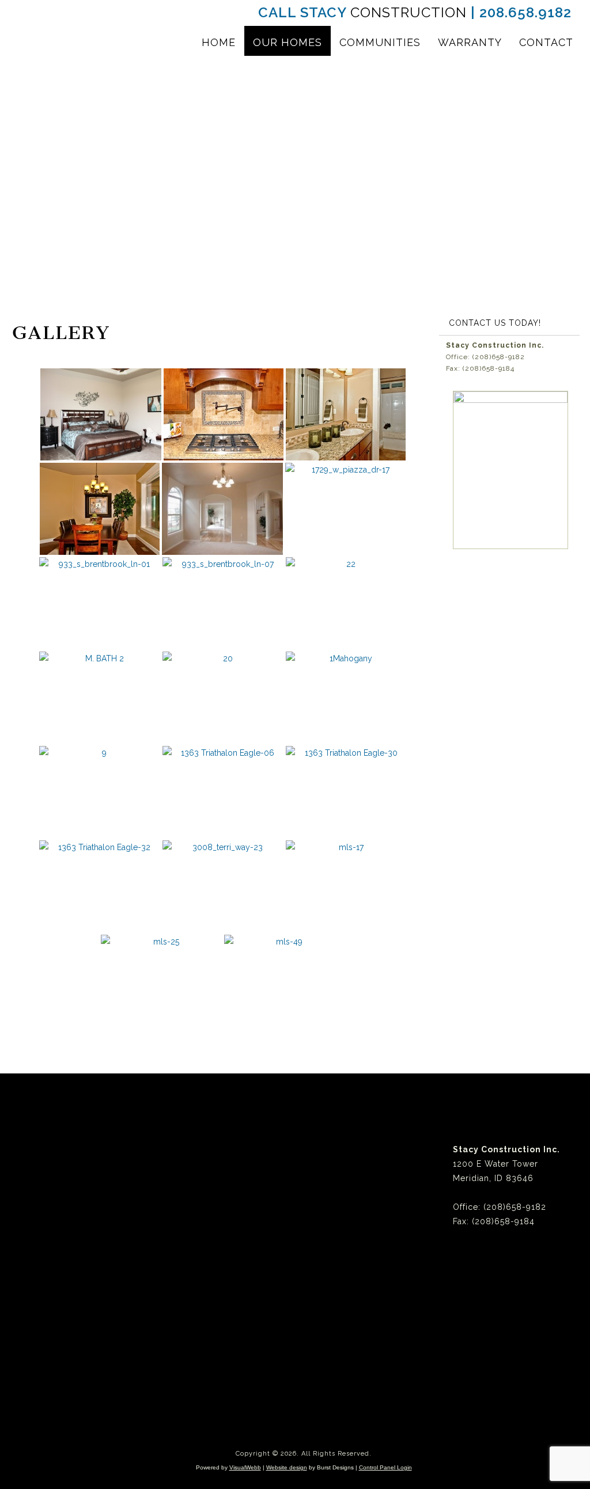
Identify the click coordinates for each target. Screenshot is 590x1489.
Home (219, 42)
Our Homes (287, 42)
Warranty (470, 42)
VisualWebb (245, 1467)
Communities (380, 42)
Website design (286, 1467)
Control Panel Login (385, 1467)
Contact (546, 42)
